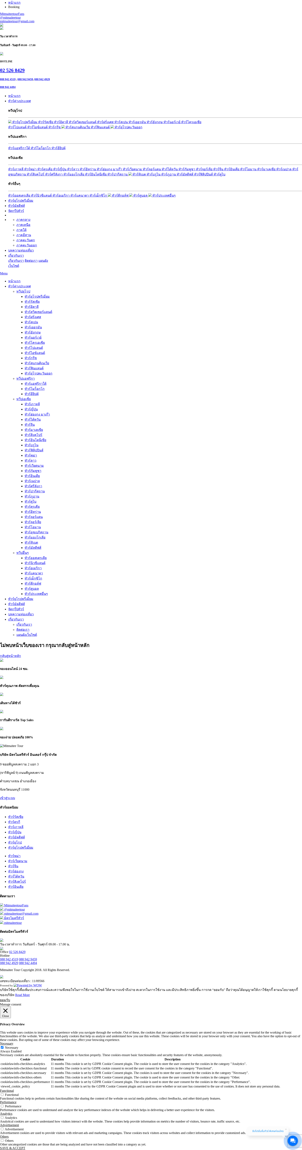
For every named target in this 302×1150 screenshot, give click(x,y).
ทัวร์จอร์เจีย (204, 169)
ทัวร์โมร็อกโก (41, 148)
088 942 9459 (25, 79)
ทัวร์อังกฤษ (155, 122)
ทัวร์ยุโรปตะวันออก (128, 127)
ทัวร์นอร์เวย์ (172, 122)
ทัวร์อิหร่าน (88, 169)
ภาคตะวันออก (26, 245)
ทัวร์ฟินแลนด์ (101, 127)
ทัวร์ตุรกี (14, 822)
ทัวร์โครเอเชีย (191, 122)
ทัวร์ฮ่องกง (16, 871)
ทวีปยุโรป (23, 291)
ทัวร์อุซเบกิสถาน (36, 532)
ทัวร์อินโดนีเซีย (96, 174)
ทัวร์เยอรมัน (138, 122)
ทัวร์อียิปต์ (59, 148)
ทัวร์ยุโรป (15, 842)
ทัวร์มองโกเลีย (74, 174)
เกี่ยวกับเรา (16, 255)
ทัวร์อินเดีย (232, 169)
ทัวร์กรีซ (54, 127)
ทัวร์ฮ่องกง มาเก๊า (110, 169)
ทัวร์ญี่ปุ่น (60, 169)
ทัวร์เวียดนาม (133, 169)
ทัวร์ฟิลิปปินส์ (204, 174)
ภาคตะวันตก (25, 240)
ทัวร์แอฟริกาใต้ (19, 148)
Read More (22, 995)
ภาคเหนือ (23, 225)
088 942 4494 (8, 87)
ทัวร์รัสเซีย (46, 122)
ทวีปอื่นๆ (22, 553)
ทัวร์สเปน (121, 122)
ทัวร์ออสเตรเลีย (19, 195)
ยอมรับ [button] (5, 1000)
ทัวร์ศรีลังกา (54, 174)
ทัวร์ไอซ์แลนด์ (37, 127)
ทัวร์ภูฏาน (169, 174)
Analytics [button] (6, 1113)
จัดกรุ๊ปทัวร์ (16, 211)
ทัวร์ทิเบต (139, 174)
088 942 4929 (42, 79)
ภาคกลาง (23, 219)
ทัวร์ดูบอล (140, 195)
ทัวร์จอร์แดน (152, 169)
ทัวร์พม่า (30, 169)
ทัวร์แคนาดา (80, 195)
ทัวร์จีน (218, 169)
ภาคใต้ (21, 230)
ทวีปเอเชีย (23, 399)
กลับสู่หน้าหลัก (10, 656)
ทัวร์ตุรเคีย (45, 169)
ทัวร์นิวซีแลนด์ (42, 195)
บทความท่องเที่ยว (21, 250)
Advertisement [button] (9, 1125)
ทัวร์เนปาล (284, 169)
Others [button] (4, 1136)
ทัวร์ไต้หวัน (170, 169)
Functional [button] (7, 1090)
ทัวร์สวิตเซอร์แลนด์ (83, 122)
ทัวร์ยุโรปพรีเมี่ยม (25, 122)
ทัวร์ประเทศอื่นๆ (164, 195)
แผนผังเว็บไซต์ (26, 634)
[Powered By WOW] (28, 985)
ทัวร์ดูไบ (219, 174)
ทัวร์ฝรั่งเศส (105, 122)
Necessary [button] (6, 1043)
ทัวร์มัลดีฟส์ (185, 174)
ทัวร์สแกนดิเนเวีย (78, 127)
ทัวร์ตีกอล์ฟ (120, 195)
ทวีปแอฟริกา (25, 378)
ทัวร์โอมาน (248, 169)
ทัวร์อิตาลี (61, 122)
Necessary (11, 1047)
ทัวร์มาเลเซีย (266, 169)
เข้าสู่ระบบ (7, 798)
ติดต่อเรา (31, 260)
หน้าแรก (14, 96)
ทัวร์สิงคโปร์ (36, 174)
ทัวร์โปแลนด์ (17, 127)
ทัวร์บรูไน (154, 174)
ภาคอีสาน (23, 235)
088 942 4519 (8, 79)
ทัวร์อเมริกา (61, 195)
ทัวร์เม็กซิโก (99, 195)
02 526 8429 (12, 70)
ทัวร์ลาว (73, 169)
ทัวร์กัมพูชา (187, 169)
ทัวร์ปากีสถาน (117, 174)
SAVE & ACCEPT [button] (12, 1148)
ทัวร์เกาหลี (16, 169)
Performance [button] (8, 1102)
